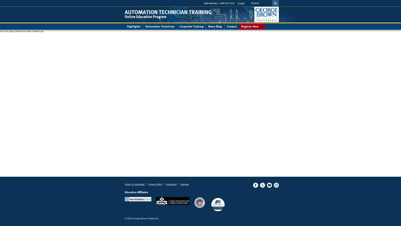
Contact (232, 26)
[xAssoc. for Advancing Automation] (218, 204)
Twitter (262, 185)
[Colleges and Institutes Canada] (172, 200)
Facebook (255, 185)
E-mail (241, 3)
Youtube (269, 185)
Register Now (250, 26)
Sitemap (185, 184)
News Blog (215, 26)
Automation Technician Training (168, 12)
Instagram (276, 185)
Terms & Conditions (135, 184)
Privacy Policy (155, 184)
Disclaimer (171, 184)
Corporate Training (191, 26)
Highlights (134, 26)
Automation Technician (160, 26)
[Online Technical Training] (266, 14)
